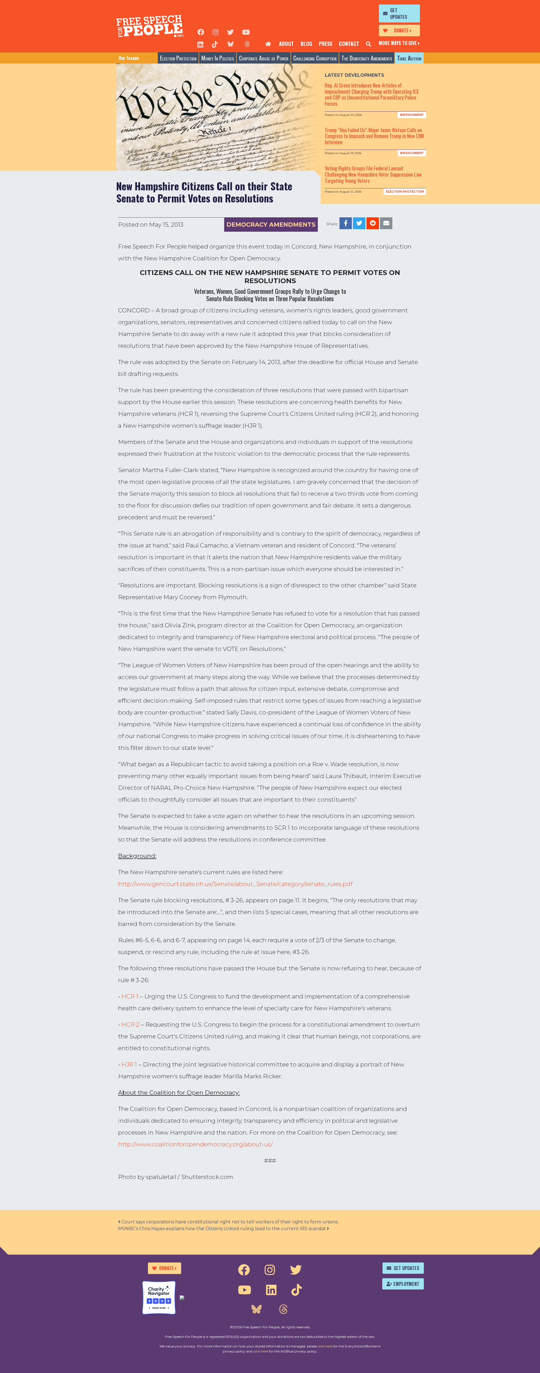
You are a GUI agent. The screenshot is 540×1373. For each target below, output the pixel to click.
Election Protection (178, 58)
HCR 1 (129, 996)
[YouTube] (246, 31)
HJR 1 (129, 1064)
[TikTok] (214, 43)
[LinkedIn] (200, 43)
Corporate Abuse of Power (263, 58)
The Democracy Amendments (366, 58)
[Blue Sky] (230, 43)
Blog (306, 43)
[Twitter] (230, 31)
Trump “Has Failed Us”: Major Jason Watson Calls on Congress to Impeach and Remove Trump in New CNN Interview (374, 136)
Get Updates (398, 13)
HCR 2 (130, 1024)
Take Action (409, 58)
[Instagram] (215, 31)
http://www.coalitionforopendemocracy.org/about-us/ (195, 1144)
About (286, 43)
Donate (401, 30)
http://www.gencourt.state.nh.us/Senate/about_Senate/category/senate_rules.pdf (235, 883)
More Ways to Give (398, 43)
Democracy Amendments (271, 224)
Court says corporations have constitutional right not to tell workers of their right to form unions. (229, 1222)
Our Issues (129, 58)
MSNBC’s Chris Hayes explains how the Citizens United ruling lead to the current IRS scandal (222, 1228)
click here (325, 1346)
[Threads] (247, 43)
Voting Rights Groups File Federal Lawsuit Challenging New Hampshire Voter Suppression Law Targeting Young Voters (373, 174)
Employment (406, 1283)
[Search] (368, 44)
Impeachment (412, 115)
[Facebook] (201, 31)
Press (325, 43)
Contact (349, 43)
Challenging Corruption (314, 58)
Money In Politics (217, 58)
